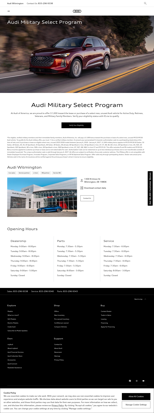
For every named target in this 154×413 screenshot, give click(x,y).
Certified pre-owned (61, 323)
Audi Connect (12, 364)
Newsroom (58, 352)
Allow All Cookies (136, 396)
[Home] (77, 11)
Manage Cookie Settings (136, 405)
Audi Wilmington (15, 3)
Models (10, 311)
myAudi (10, 344)
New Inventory (59, 315)
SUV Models (12, 319)
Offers (56, 311)
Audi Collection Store (15, 356)
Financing (104, 323)
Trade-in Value (106, 315)
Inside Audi (12, 327)
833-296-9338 (45, 3)
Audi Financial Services (16, 352)
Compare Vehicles (60, 327)
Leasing (103, 319)
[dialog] (77, 400)
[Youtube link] (143, 380)
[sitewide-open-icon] (145, 3)
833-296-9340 (46, 291)
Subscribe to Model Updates (18, 331)
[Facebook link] (130, 380)
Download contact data (95, 188)
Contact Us (58, 344)
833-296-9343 (70, 291)
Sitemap (57, 356)
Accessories (12, 360)
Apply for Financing (108, 327)
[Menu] (9, 11)
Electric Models (13, 323)
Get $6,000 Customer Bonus (150, 188)
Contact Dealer (106, 311)
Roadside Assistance (15, 368)
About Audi (58, 348)
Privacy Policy (59, 360)
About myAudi (13, 348)
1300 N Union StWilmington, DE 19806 (95, 180)
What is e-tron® (13, 315)
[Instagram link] (136, 380)
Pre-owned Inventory (61, 319)
